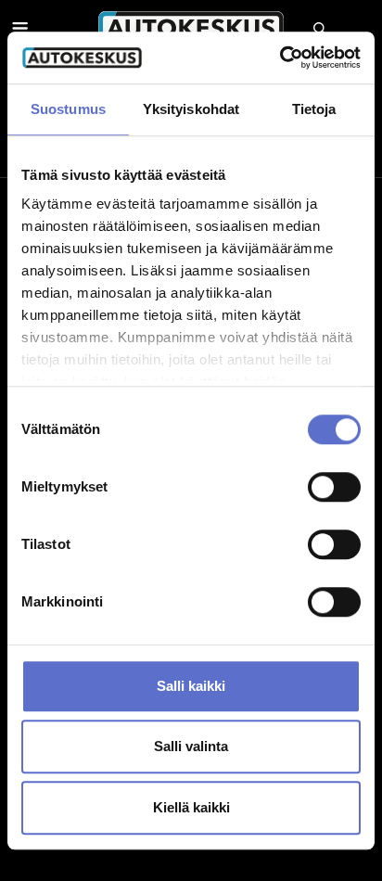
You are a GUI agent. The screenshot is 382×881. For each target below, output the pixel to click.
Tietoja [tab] (314, 109)
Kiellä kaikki (191, 807)
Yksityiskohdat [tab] (191, 109)
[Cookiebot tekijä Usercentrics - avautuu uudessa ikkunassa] (279, 57)
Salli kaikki (191, 686)
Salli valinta (191, 746)
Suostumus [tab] (68, 109)
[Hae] (319, 28)
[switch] (334, 487)
